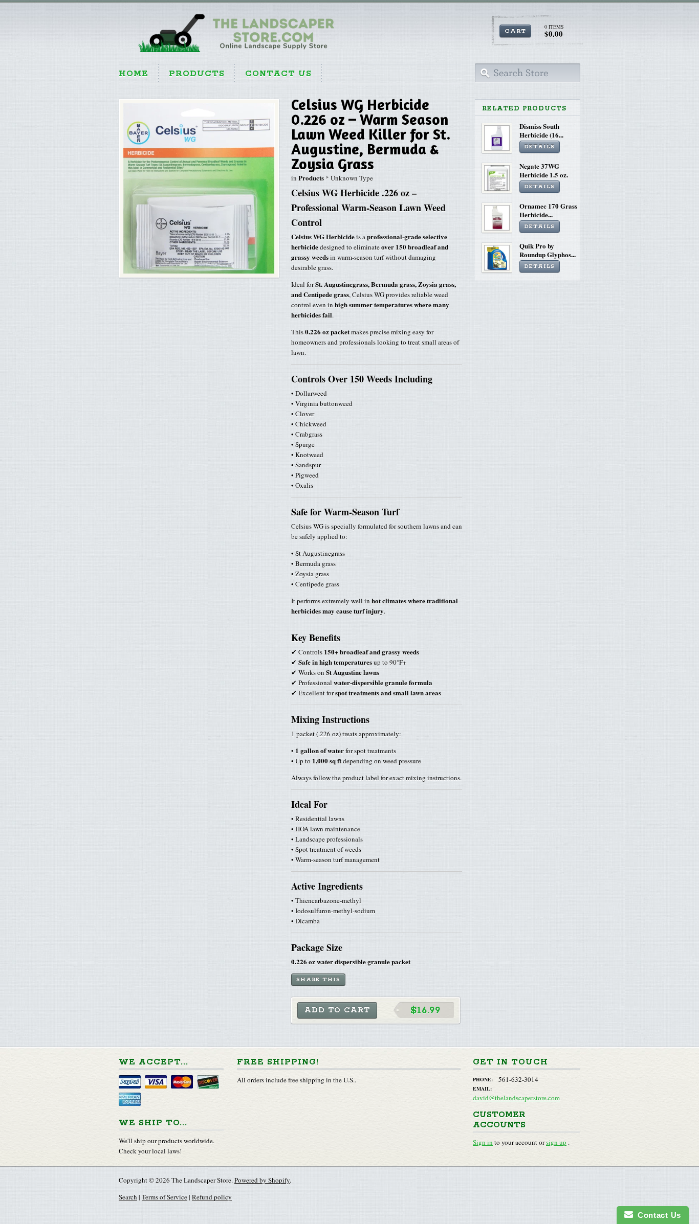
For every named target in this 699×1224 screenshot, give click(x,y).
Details (540, 146)
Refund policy (212, 1197)
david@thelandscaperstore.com (516, 1097)
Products (197, 74)
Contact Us (278, 74)
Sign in (483, 1142)
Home (133, 74)
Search (128, 1197)
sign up (556, 1142)
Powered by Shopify (262, 1180)
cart (515, 31)
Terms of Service (164, 1197)
